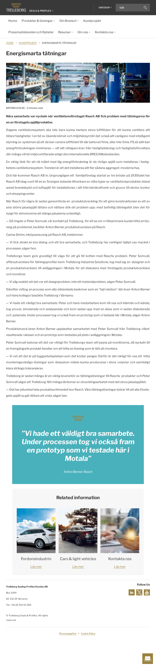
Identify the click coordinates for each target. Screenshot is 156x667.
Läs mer (36, 566)
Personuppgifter (68, 633)
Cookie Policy (88, 633)
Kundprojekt (28, 42)
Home (10, 42)
